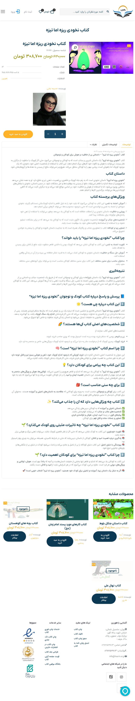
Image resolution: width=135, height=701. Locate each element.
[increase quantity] (62, 134)
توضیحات (126, 144)
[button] (75, 47)
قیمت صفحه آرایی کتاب (52, 658)
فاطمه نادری (122, 598)
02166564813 (108, 645)
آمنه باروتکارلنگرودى (125, 536)
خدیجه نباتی (52, 88)
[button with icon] (121, 677)
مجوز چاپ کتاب (80, 638)
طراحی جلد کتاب (51, 651)
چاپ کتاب (78, 629)
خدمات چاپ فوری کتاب (52, 631)
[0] (40, 11)
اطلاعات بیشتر (14, 536)
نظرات (93, 144)
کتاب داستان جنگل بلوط (113, 523)
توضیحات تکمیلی (109, 144)
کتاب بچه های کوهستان (23, 523)
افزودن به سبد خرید (18, 134)
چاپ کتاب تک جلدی (50, 638)
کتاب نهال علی (112, 586)
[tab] (126, 144)
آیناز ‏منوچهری (34, 536)
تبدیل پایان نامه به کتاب (81, 645)
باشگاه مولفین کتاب (52, 664)
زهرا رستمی (79, 541)
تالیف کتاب (78, 633)
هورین (4, 78)
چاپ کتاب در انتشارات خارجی (51, 646)
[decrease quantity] (48, 134)
